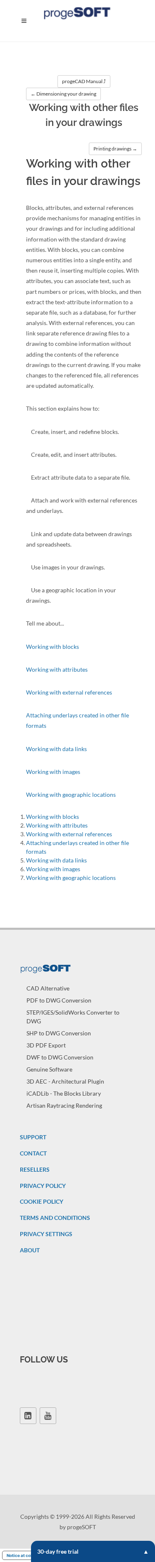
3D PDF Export (46, 1045)
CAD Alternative (47, 988)
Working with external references (69, 692)
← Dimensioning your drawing (63, 94)
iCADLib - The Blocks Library (63, 1093)
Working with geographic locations (71, 794)
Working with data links (56, 748)
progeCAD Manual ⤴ (84, 81)
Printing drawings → (115, 148)
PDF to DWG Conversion (58, 1000)
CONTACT (33, 1153)
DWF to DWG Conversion (59, 1057)
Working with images (53, 771)
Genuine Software (49, 1069)
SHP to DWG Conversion (58, 1033)
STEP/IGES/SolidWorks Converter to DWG (72, 1017)
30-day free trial (58, 1551)
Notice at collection (26, 1555)
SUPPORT (33, 1137)
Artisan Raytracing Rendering (64, 1105)
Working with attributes (57, 669)
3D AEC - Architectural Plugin (65, 1081)
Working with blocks (52, 646)
